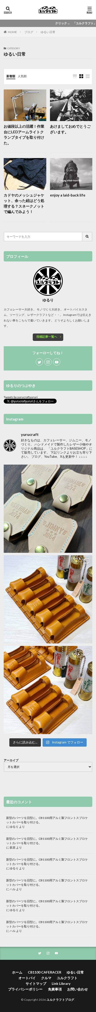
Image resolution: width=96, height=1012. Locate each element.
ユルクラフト (67, 978)
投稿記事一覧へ (46, 336)
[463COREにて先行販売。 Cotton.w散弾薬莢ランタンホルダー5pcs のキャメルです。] (48, 599)
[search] (87, 236)
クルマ (46, 978)
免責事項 (55, 989)
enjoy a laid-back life (67, 195)
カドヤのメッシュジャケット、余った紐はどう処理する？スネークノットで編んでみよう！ (24, 203)
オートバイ (27, 978)
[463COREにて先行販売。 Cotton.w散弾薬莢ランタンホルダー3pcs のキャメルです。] (48, 690)
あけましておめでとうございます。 (70, 129)
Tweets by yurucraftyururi (21, 397)
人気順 (22, 76)
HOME (12, 32)
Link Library (61, 983)
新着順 (10, 76)
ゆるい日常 (48, 32)
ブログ (28, 32)
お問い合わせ (77, 989)
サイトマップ (36, 983)
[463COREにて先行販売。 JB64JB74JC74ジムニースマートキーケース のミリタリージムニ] (48, 509)
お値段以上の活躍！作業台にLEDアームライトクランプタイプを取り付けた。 (24, 134)
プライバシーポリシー (25, 989)
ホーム (17, 972)
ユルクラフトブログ (60, 999)
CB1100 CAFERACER (44, 972)
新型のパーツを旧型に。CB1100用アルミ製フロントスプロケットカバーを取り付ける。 (47, 820)
